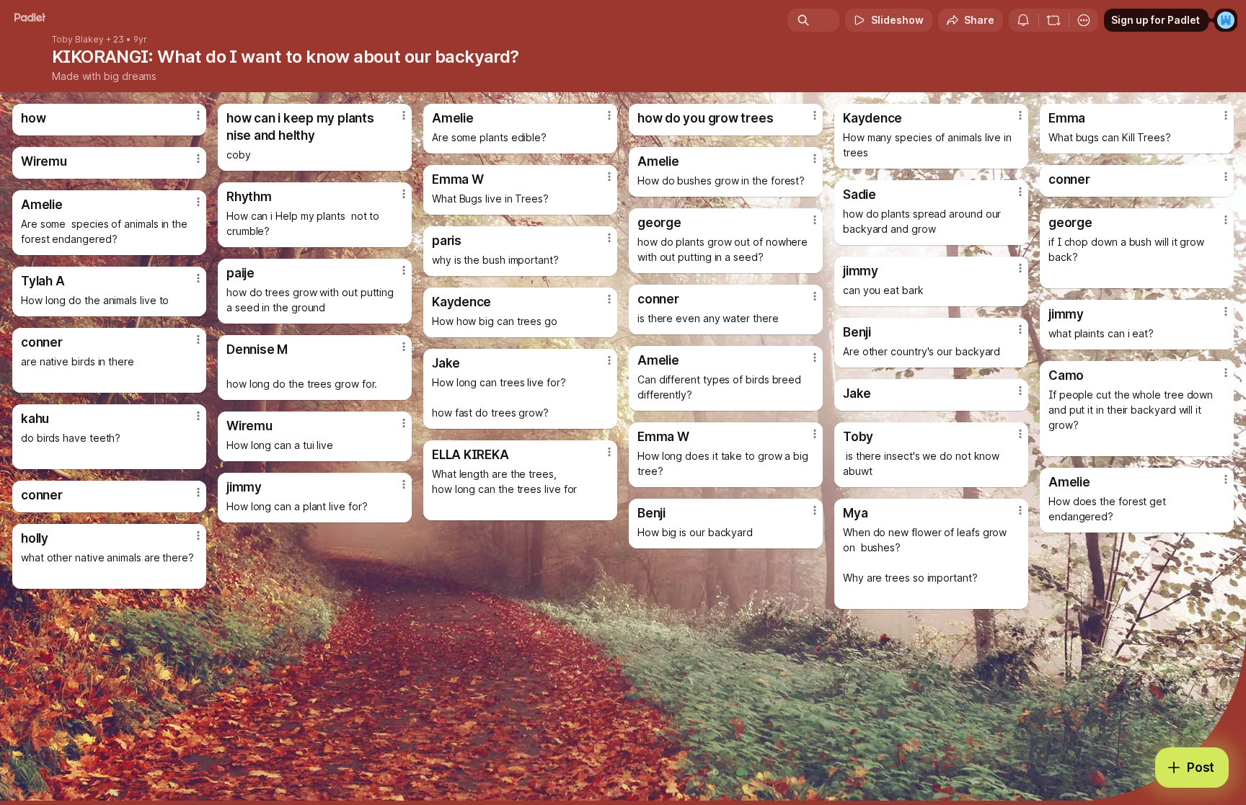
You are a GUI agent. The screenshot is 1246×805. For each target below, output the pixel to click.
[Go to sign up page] (1225, 20)
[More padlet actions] (1083, 20)
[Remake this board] (1053, 20)
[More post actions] (198, 115)
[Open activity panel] (1023, 20)
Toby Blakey (78, 40)
